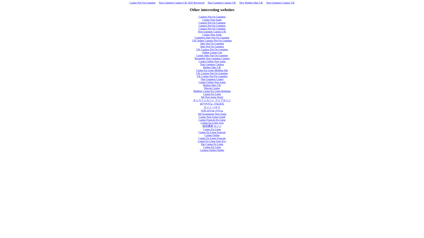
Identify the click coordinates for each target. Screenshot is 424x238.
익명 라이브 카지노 (212, 110)
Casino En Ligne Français (212, 132)
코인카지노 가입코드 (212, 103)
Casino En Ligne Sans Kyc (212, 141)
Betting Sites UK (212, 67)
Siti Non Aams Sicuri (212, 97)
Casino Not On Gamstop (143, 2)
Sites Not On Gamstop (212, 43)
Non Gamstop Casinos (212, 64)
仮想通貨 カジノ (212, 126)
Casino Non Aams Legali (212, 117)
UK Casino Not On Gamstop (212, 76)
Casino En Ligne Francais (212, 138)
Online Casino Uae (212, 52)
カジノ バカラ (212, 107)
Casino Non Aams (212, 19)
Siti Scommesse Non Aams (212, 114)
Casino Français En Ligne (212, 120)
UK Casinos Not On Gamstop (212, 49)
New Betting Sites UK (251, 2)
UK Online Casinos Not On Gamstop (212, 40)
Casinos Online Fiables (212, 150)
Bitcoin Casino (212, 88)
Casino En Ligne (212, 94)
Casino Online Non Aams (212, 61)
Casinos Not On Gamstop (212, 16)
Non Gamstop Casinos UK (222, 2)
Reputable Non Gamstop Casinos (212, 58)
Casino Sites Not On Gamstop (212, 55)
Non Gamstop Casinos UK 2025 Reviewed (181, 2)
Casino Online (212, 135)
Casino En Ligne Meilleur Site (212, 70)
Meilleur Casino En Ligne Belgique (212, 91)
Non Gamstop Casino (212, 79)
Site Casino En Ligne (212, 144)
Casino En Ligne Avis (212, 122)
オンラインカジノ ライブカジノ (212, 100)
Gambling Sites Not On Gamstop (212, 37)
